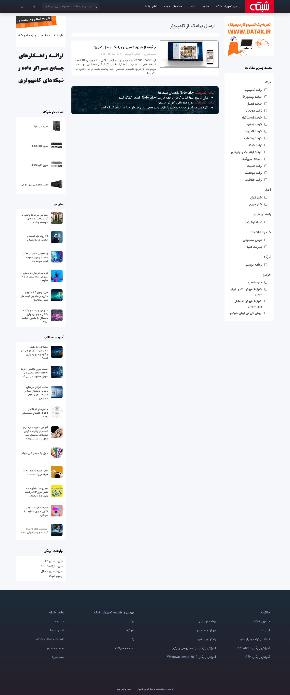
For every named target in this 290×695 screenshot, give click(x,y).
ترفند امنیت (254, 166)
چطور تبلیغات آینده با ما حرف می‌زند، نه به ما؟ (35, 472)
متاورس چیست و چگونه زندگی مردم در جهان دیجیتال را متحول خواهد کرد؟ (35, 316)
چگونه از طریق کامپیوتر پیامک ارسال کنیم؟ (125, 47)
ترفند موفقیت (253, 172)
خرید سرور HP (53, 561)
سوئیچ (130, 630)
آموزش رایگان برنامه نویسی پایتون (194, 648)
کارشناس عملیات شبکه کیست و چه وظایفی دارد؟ (34, 530)
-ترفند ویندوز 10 (251, 96)
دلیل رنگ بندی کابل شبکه (35, 453)
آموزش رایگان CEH (257, 657)
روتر (131, 621)
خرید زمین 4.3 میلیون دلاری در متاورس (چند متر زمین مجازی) (34, 296)
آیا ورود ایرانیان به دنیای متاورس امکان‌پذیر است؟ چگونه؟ (35, 276)
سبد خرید (57, 657)
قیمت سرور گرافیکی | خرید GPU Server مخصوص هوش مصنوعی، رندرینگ (34, 372)
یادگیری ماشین (206, 639)
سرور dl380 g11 (39, 165)
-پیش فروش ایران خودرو (246, 313)
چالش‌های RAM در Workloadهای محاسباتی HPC (35, 413)
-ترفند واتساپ (253, 138)
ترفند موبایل (254, 110)
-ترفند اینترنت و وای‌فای (246, 152)
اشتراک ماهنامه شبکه (50, 639)
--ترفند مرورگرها (252, 159)
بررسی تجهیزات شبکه (228, 6)
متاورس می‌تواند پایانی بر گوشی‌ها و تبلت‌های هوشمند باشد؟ (35, 218)
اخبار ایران (256, 197)
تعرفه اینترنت (253, 222)
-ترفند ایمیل (254, 103)
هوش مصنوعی (252, 240)
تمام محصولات (124, 648)
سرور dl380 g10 (39, 146)
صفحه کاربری (55, 648)
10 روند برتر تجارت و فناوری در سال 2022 (37, 238)
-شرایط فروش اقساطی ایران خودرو (247, 304)
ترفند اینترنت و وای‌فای (255, 639)
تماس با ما (151, 6)
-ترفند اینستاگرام (251, 117)
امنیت (266, 630)
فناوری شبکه (262, 621)
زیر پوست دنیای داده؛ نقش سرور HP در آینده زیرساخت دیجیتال (36, 492)
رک (132, 639)
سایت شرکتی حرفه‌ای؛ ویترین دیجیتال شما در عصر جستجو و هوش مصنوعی (36, 392)
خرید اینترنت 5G (52, 566)
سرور (123, 689)
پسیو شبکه (56, 576)
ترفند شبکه (255, 145)
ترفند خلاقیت (253, 179)
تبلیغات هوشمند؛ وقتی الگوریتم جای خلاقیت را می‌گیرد (36, 511)
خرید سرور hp (41, 127)
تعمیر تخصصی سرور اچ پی (34, 185)
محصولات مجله (173, 6)
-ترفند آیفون (254, 124)
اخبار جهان (255, 204)
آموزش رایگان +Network (253, 648)
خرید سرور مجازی (51, 571)
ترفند (192, 6)
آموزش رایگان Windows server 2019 (191, 657)
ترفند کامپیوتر (253, 89)
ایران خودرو (255, 282)
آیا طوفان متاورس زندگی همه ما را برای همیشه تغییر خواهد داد (35, 257)
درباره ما (59, 621)
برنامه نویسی (253, 264)
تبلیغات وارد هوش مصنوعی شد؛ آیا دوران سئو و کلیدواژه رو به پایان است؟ (34, 352)
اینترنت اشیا (254, 247)
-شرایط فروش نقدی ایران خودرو (246, 292)
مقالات (205, 6)
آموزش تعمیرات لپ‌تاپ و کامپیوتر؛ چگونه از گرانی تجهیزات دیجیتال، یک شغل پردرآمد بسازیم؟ (35, 433)
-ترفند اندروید (253, 131)
